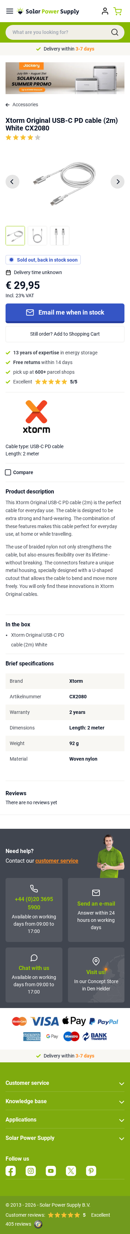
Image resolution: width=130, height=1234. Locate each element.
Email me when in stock (71, 312)
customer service (56, 861)
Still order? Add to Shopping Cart (65, 334)
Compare (23, 472)
